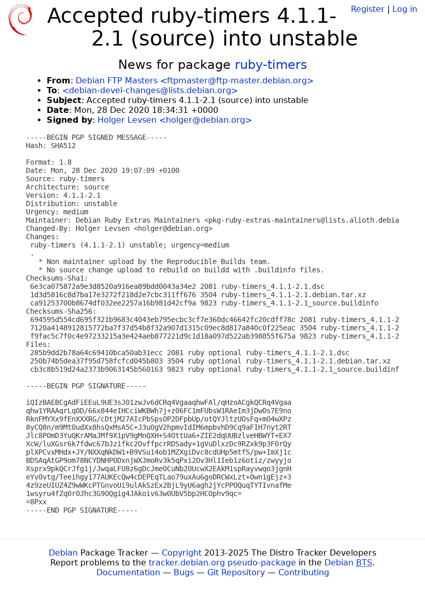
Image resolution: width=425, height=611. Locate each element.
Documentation (128, 572)
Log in (404, 9)
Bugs (184, 572)
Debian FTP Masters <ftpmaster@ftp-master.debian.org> (195, 80)
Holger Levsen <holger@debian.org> (174, 120)
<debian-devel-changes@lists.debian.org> (150, 90)
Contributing (303, 572)
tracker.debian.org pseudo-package (222, 563)
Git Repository (236, 572)
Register (368, 9)
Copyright (182, 553)
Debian (63, 553)
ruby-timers (271, 64)
